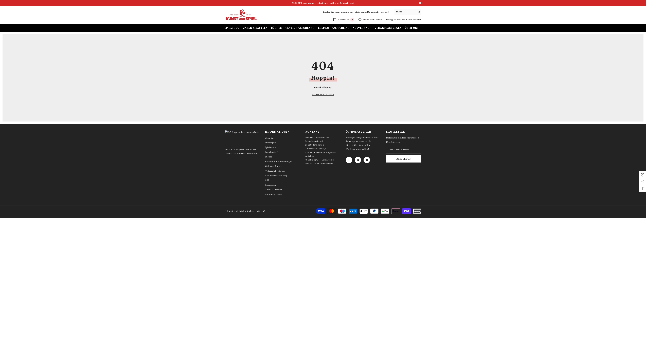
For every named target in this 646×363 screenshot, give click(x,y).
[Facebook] (349, 160)
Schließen (420, 3)
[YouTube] (367, 160)
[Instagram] (358, 160)
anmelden (403, 158)
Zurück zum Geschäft (323, 94)
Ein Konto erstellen (411, 19)
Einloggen (391, 19)
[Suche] (407, 11)
